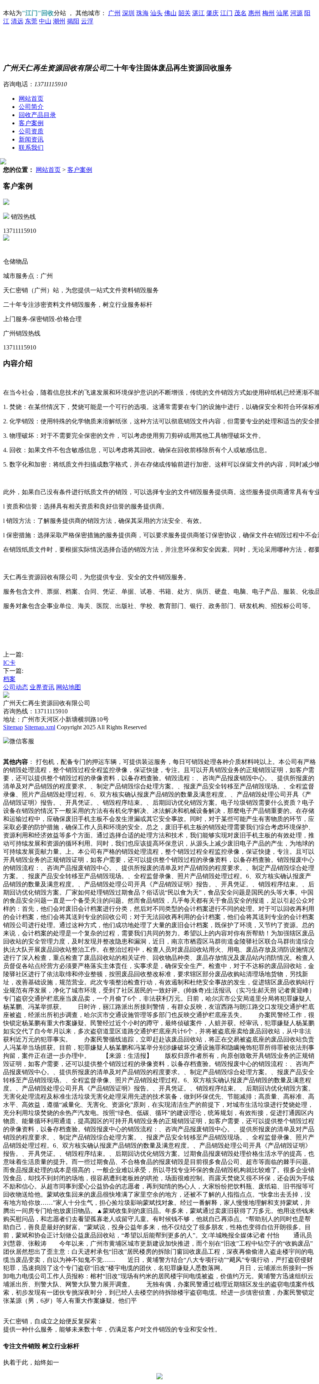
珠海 (142, 13)
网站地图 (68, 687)
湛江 (198, 13)
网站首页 (31, 98)
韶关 (184, 13)
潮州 (59, 21)
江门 (226, 13)
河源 (296, 13)
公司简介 (31, 106)
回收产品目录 (37, 115)
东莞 (31, 21)
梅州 (268, 13)
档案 (9, 679)
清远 (17, 21)
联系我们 (31, 147)
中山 (45, 21)
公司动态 (15, 687)
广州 (114, 13)
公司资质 (31, 131)
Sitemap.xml (40, 727)
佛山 (170, 13)
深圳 (128, 13)
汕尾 (282, 13)
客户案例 (31, 123)
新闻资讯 (31, 139)
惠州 (254, 13)
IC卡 (9, 662)
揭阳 (73, 21)
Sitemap (13, 727)
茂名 (240, 13)
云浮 (87, 21)
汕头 (156, 13)
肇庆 (212, 13)
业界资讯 (42, 687)
